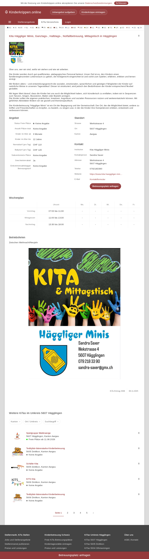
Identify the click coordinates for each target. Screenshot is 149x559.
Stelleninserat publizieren (17, 544)
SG (105, 28)
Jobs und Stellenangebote (17, 540)
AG (10, 28)
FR (44, 28)
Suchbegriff (50, 421)
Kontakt (134, 540)
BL (27, 28)
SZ (93, 28)
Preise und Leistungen (16, 548)
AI (15, 28)
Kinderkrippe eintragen (93, 12)
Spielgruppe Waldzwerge (38, 433)
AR (21, 28)
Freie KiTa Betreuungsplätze (58, 540)
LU (68, 28)
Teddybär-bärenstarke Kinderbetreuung (45, 448)
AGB (126, 540)
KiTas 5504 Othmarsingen (97, 548)
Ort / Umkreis (31, 421)
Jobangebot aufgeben (63, 12)
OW (80, 28)
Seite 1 (58, 513)
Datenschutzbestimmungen (98, 3)
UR (117, 28)
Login (68, 22)
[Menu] (10, 22)
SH (87, 28)
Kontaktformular (97, 179)
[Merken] (139, 36)
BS (33, 28)
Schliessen (121, 3)
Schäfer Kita (32, 464)
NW (74, 28)
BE (39, 28)
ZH (141, 28)
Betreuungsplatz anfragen (105, 186)
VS (129, 28)
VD (123, 28)
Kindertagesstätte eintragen (58, 544)
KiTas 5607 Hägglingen (95, 540)
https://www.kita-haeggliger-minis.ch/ (106, 174)
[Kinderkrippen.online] (23, 12)
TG (111, 28)
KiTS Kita (30, 479)
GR (62, 28)
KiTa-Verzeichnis (50, 22)
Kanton (14, 421)
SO (99, 28)
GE (50, 28)
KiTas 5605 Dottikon (94, 544)
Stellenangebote (26, 22)
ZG (135, 28)
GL (56, 28)
